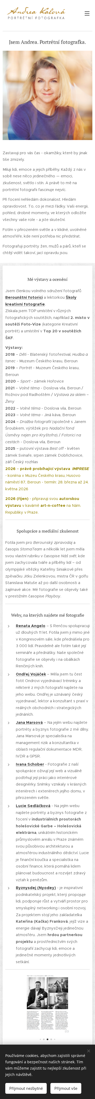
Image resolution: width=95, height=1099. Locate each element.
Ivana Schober (30, 764)
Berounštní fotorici (24, 297)
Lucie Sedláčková (33, 805)
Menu (87, 13)
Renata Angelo (30, 625)
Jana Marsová (29, 722)
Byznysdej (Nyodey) (36, 887)
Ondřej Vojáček (31, 674)
